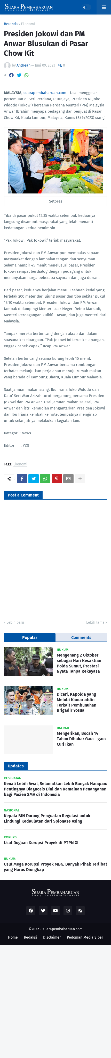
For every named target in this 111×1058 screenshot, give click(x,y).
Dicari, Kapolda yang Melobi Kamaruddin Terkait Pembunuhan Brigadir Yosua (76, 702)
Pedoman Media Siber (85, 937)
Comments (81, 637)
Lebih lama (95, 622)
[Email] (68, 478)
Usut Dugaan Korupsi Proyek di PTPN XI (41, 842)
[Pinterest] (57, 478)
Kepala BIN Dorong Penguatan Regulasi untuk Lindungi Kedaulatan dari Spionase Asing (47, 818)
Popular (29, 637)
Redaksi (30, 937)
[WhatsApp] (27, 75)
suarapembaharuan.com (44, 92)
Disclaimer (52, 937)
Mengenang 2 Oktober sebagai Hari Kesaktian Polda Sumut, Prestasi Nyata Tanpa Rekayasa (79, 663)
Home (13, 937)
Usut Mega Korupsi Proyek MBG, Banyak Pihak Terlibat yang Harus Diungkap (55, 867)
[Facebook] (11, 75)
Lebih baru (15, 622)
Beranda (11, 24)
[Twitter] (19, 75)
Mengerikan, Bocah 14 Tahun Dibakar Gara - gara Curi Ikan (81, 739)
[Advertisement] (55, 1001)
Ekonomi (28, 24)
